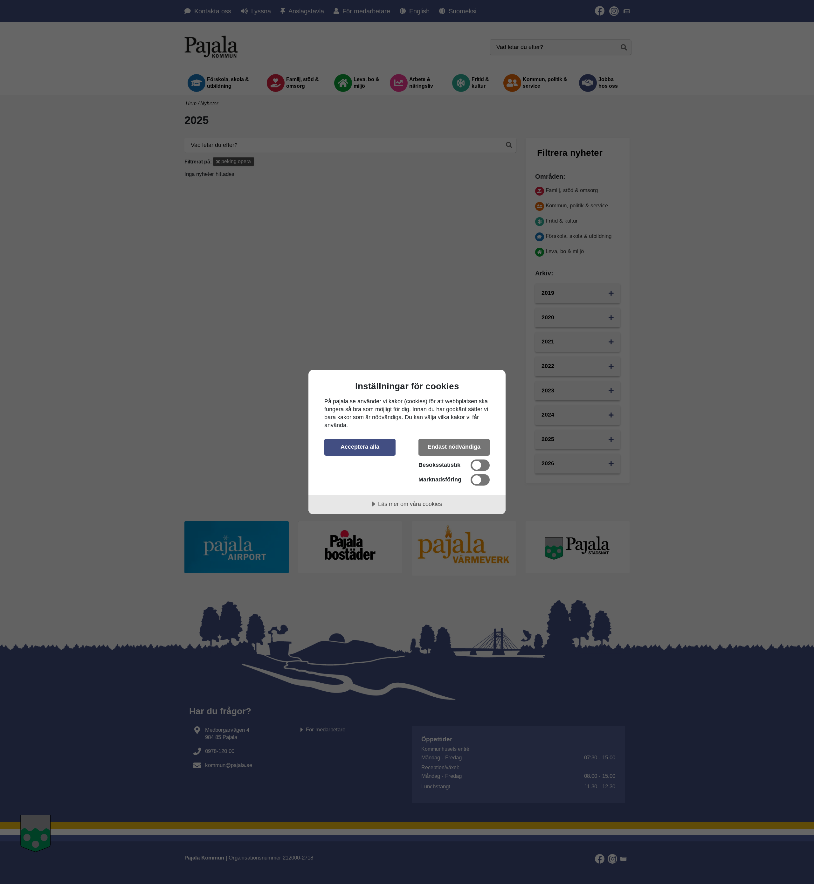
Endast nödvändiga (454, 447)
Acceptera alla (360, 447)
